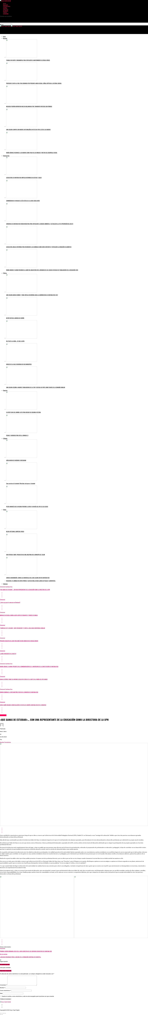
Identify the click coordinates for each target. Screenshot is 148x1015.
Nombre (2, 987)
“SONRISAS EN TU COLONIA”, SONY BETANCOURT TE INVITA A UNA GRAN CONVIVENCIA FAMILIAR (22, 628)
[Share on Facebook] (75, 828)
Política (5, 8)
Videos (5, 12)
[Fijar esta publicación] (75, 595)
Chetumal (2, 586)
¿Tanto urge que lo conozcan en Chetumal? (10, 602)
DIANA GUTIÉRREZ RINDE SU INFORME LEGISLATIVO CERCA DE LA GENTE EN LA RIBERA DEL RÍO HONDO (23, 679)
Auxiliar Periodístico (5, 742)
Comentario (3, 985)
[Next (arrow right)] (2, 1014)
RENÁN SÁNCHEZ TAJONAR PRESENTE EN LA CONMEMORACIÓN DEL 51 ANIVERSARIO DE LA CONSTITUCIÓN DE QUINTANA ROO (29, 666)
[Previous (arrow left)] (0, 1014)
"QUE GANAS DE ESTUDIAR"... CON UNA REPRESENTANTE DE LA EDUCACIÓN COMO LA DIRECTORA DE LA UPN (25, 590)
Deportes (5, 9)
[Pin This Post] (75, 831)
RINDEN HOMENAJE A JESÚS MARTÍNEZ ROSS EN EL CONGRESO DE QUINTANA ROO (19, 692)
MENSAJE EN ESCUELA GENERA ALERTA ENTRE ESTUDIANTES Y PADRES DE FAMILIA (19, 615)
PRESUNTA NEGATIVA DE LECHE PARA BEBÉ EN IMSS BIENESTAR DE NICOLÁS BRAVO (19, 641)
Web (1, 993)
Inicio (4, 3)
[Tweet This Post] (75, 829)
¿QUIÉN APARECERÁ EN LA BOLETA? (8, 654)
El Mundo (5, 10)
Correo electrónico (5, 990)
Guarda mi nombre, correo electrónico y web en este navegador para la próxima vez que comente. (28, 996)
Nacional (5, 5)
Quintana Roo (6, 6)
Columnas (5, 13)
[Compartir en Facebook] (75, 592)
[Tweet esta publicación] (75, 594)
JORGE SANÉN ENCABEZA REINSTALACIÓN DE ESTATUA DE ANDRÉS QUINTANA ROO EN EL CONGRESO (23, 705)
